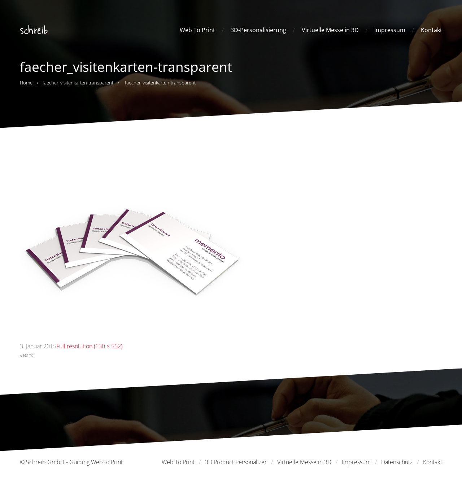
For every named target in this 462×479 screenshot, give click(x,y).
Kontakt (431, 30)
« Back (26, 355)
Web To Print (197, 30)
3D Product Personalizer (236, 462)
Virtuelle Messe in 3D (330, 30)
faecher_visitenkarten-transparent (78, 82)
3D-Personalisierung (258, 30)
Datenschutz (397, 462)
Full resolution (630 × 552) (89, 346)
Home (26, 82)
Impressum (389, 30)
